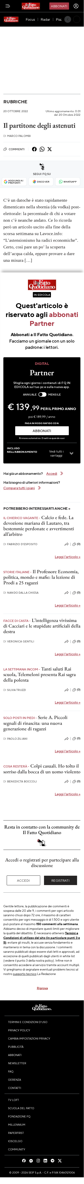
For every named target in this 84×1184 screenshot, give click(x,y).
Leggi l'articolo (67, 556)
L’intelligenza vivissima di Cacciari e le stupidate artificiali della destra (41, 626)
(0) (78, 544)
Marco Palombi (17, 136)
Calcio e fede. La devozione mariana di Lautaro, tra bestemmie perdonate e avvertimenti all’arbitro (38, 526)
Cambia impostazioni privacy (29, 1038)
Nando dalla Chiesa (20, 592)
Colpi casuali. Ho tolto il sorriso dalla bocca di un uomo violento (41, 769)
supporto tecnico (24, 974)
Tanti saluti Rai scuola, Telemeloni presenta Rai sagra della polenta (39, 674)
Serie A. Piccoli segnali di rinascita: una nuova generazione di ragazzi (35, 723)
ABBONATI (42, 430)
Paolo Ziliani (15, 738)
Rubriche (15, 101)
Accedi (23, 880)
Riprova (42, 988)
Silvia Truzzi (14, 690)
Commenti (17, 149)
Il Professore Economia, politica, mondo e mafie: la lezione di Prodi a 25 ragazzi (41, 577)
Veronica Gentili (18, 641)
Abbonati (59, 6)
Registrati (60, 880)
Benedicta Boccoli (20, 781)
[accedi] (76, 6)
